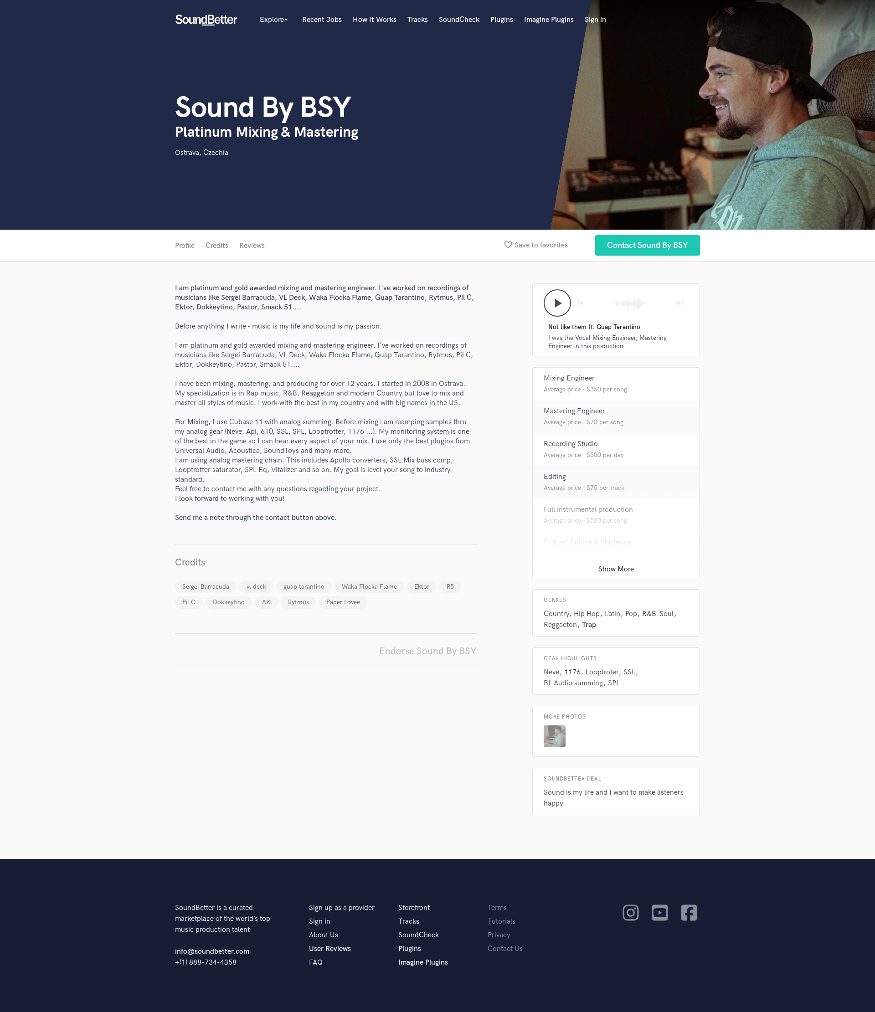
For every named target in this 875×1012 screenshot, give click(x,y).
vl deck (256, 587)
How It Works (374, 19)
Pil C (189, 602)
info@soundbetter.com (212, 951)
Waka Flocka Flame (369, 587)
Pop (631, 614)
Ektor (421, 587)
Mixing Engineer (569, 378)
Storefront (414, 908)
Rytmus (298, 602)
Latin (612, 614)
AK (266, 602)
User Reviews (330, 949)
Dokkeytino (229, 602)
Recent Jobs (322, 19)
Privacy (499, 935)
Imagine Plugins (549, 19)
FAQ (316, 962)
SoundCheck (459, 19)
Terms (497, 908)
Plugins (501, 19)
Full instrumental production (588, 509)
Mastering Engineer (574, 411)
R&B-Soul (658, 614)
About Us (323, 935)
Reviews (252, 245)
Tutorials (501, 921)
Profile (185, 245)
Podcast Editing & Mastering (588, 542)
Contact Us (505, 949)
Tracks (417, 19)
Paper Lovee (343, 602)
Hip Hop (587, 614)
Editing (555, 477)
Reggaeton (560, 625)
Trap (589, 625)
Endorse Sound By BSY (428, 651)
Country (556, 614)
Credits (217, 245)
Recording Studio (571, 444)
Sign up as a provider (342, 908)
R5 (450, 587)
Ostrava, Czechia (201, 153)
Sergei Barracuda (205, 587)
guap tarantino (303, 587)
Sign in (595, 19)
